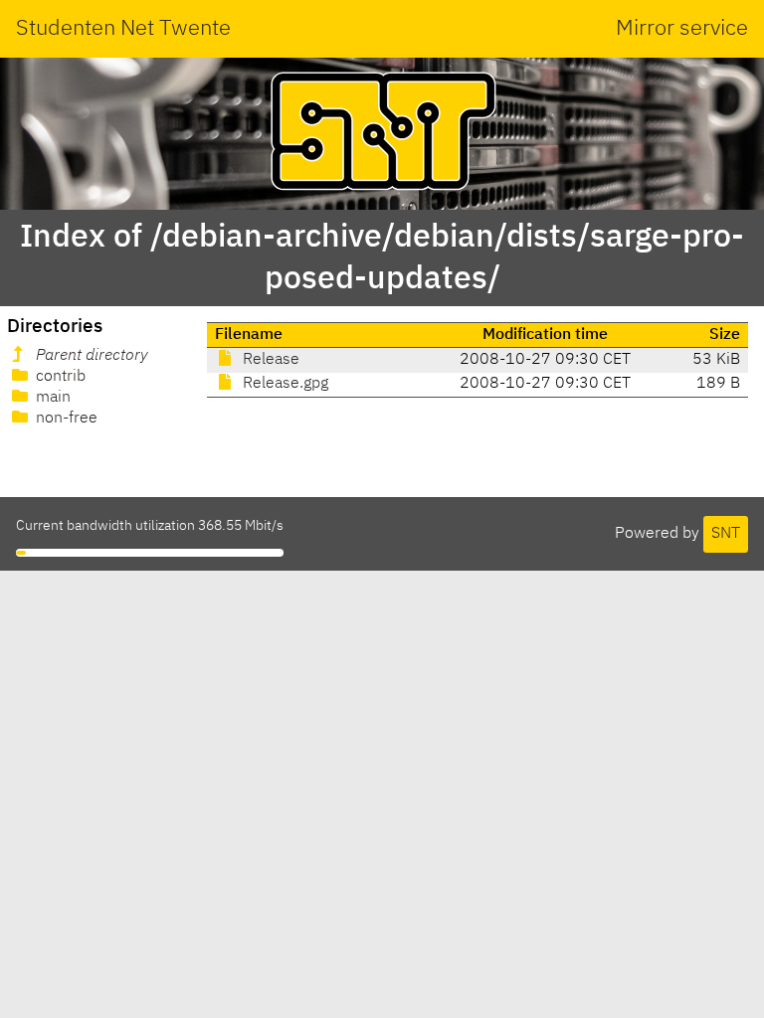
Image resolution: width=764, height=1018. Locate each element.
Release (269, 360)
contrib (59, 377)
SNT (725, 534)
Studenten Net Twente (123, 29)
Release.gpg (283, 384)
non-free (64, 418)
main (51, 398)
